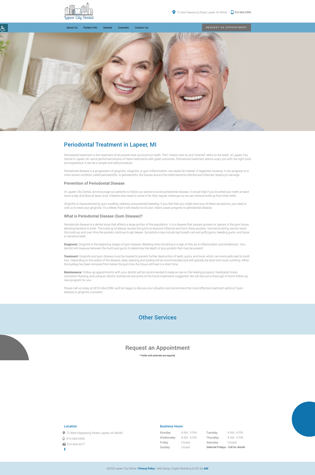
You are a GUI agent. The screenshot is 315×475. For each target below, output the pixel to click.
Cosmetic (123, 27)
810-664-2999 (243, 12)
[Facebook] (64, 449)
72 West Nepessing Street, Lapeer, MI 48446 (202, 12)
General (107, 27)
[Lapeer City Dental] (79, 11)
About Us (72, 27)
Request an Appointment (226, 27)
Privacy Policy (146, 468)
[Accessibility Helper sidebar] (4, 28)
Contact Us (141, 27)
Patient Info (90, 27)
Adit (206, 468)
